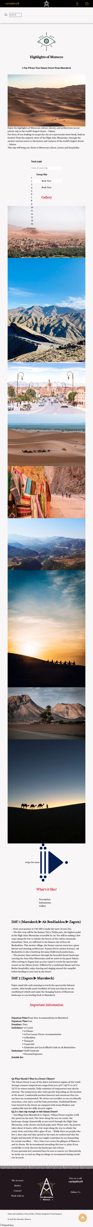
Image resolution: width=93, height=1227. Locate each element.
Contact (18, 1191)
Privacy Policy (29, 1214)
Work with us (17, 1196)
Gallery (42, 906)
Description (44, 899)
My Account (17, 1181)
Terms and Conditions (15, 1214)
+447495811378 (12, 4)
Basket (17, 1186)
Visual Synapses (56, 1214)
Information (45, 903)
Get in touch (18, 1158)
